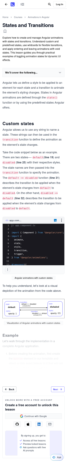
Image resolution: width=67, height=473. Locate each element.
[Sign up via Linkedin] (39, 424)
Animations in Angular (38, 17)
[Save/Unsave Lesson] (4, 31)
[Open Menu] (61, 220)
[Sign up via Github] (17, 424)
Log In (59, 4)
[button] (10, 236)
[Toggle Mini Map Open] (22, 4)
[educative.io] (13, 4)
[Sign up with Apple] (28, 424)
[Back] (6, 4)
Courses (18, 17)
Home (5, 17)
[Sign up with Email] (49, 424)
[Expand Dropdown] (60, 72)
